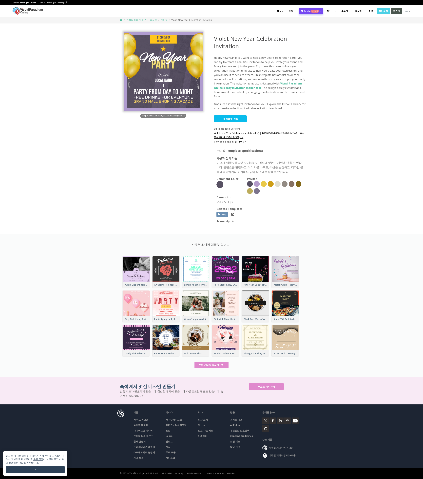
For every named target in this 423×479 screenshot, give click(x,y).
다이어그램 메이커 (143, 430)
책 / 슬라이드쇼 (174, 419)
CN (244, 141)
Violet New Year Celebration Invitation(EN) (236, 133)
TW (240, 141)
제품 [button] (279, 11)
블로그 (169, 441)
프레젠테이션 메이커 (144, 446)
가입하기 (383, 11)
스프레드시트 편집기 (144, 452)
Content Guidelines (241, 435)
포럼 (168, 430)
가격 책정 (138, 457)
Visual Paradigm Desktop (52, 2)
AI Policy (235, 425)
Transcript (223, 221)
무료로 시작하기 (266, 386)
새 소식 (202, 425)
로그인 (396, 11)
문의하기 (202, 435)
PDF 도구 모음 (141, 419)
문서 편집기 (140, 441)
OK (35, 469)
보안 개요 (235, 441)
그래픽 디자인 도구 (136, 19)
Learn (169, 435)
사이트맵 (170, 457)
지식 (168, 446)
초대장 (164, 19)
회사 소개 (203, 419)
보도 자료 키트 (205, 430)
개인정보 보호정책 (239, 430)
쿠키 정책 (38, 459)
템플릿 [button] (358, 11)
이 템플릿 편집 (230, 118)
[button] (292, 11)
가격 (371, 11)
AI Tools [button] (309, 11)
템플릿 (153, 19)
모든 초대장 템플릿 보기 (211, 365)
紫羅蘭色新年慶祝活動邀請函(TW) (279, 133)
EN (236, 141)
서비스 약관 (236, 419)
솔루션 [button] (344, 11)
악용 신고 (235, 446)
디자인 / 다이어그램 (176, 425)
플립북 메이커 (141, 425)
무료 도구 (171, 452)
